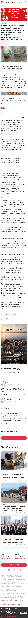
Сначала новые (5, 372)
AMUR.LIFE (21, 307)
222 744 (5, 556)
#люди (5, 314)
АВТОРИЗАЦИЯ (14, 438)
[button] (20, 570)
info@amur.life (5, 558)
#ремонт (5, 318)
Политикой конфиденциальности (8, 616)
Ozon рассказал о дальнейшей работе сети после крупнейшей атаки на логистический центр (14, 476)
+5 (24, 394)
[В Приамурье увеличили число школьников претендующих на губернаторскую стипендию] (24, 544)
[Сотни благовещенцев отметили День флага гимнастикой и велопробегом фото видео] (24, 512)
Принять (23, 612)
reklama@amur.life (20, 558)
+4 (24, 423)
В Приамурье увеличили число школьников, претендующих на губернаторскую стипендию (13, 540)
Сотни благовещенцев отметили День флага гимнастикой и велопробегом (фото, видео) (14, 508)
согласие (5, 609)
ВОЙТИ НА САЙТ (14, 564)
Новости (4, 23)
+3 (24, 408)
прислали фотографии (9, 186)
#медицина (14, 314)
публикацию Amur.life (8, 71)
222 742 (18, 556)
